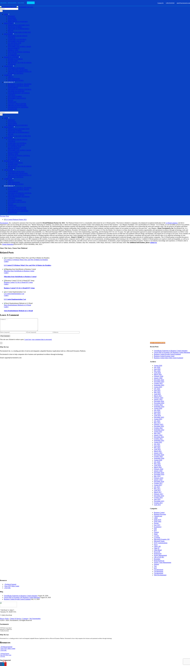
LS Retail (157, 537)
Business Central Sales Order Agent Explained (168, 358)
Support (156, 564)
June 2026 (157, 369)
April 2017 (157, 490)
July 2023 (157, 421)
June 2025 (157, 390)
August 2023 (158, 419)
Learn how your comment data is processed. (38, 339)
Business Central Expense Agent (164, 356)
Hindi (156, 534)
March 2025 (158, 396)
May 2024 (157, 414)
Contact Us (160, 3)
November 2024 (159, 403)
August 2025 (158, 387)
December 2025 (159, 380)
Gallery (6, 261)
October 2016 (158, 497)
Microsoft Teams (159, 541)
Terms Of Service (15, 618)
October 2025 (158, 383)
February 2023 (158, 424)
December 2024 (159, 401)
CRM (156, 518)
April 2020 (157, 465)
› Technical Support (10, 584)
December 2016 (159, 496)
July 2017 (157, 487)
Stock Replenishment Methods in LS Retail (17, 305)
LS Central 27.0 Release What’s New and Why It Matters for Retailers (26, 259)
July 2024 (157, 410)
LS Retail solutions (172, 223)
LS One (156, 536)
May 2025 (157, 392)
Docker (156, 523)
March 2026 (158, 374)
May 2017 (157, 488)
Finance (156, 532)
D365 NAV (157, 519)
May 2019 (157, 476)
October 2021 (158, 439)
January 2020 (158, 471)
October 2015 (158, 503)
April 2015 (157, 505)
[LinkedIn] (3, 664)
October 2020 (158, 456)
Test (155, 566)
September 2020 (159, 458)
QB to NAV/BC (159, 557)
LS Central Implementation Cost (14, 293)
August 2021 (158, 442)
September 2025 (159, 385)
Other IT (156, 548)
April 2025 (157, 394)
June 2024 (157, 412)
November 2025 (159, 381)
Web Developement (160, 575)
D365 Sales (157, 521)
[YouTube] (5, 664)
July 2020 (157, 462)
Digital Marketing (7, 244)
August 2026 (158, 365)
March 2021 (158, 451)
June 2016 (157, 499)
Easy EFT (157, 525)
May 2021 (157, 447)
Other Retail (158, 550)
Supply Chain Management (162, 562)
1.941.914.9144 (170, 3)
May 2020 (157, 463)
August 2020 (158, 460)
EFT (155, 530)
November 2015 (159, 501)
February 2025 (158, 397)
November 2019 (159, 474)
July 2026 (157, 367)
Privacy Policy (4, 618)
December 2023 (159, 417)
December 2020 (159, 455)
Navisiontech (4, 223)
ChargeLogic (158, 516)
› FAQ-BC (7, 588)
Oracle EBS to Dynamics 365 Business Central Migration (172, 352)
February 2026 (158, 376)
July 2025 (157, 389)
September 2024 (159, 406)
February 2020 (158, 469)
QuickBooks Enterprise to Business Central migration (170, 350)
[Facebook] (1, 664)
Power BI (157, 552)
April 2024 (157, 415)
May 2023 (157, 422)
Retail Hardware (159, 561)
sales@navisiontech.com (183, 3)
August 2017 (158, 485)
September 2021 (159, 440)
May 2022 (157, 433)
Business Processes (160, 514)
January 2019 (158, 480)
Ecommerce (157, 527)
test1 (155, 568)
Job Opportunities (35, 618)
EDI (155, 528)
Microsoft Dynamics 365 (162, 539)
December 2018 (159, 481)
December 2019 (159, 472)
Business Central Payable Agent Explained (167, 354)
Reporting (157, 559)
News (156, 544)
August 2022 (158, 431)
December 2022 (159, 426)
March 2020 (158, 467)
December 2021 (159, 437)
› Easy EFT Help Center (11, 586)
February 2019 (158, 478)
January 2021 (158, 453)
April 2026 (157, 372)
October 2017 (158, 483)
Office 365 (157, 546)
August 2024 (158, 408)
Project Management (160, 555)
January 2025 (158, 399)
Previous (2, 216)
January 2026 (158, 378)
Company (25, 618)
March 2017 (158, 492)
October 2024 (158, 405)
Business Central (159, 512)
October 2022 (158, 428)
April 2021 (157, 449)
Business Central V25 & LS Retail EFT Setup (18, 282)
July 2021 (157, 444)
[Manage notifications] (4, 661)
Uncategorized (158, 569)
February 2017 (158, 494)
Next (7, 216)
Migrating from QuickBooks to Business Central (19, 271)
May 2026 (157, 371)
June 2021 (157, 446)
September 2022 (159, 430)
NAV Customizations (160, 543)
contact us (153, 242)
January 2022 (158, 435)
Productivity (158, 553)
